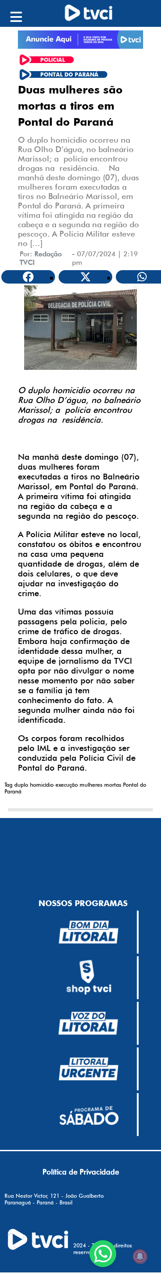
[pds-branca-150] (88, 1114)
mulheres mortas (100, 784)
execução (66, 784)
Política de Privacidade (80, 1171)
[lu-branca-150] (88, 1069)
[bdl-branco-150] (88, 932)
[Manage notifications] (140, 1256)
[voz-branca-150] (88, 1023)
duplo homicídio (34, 784)
